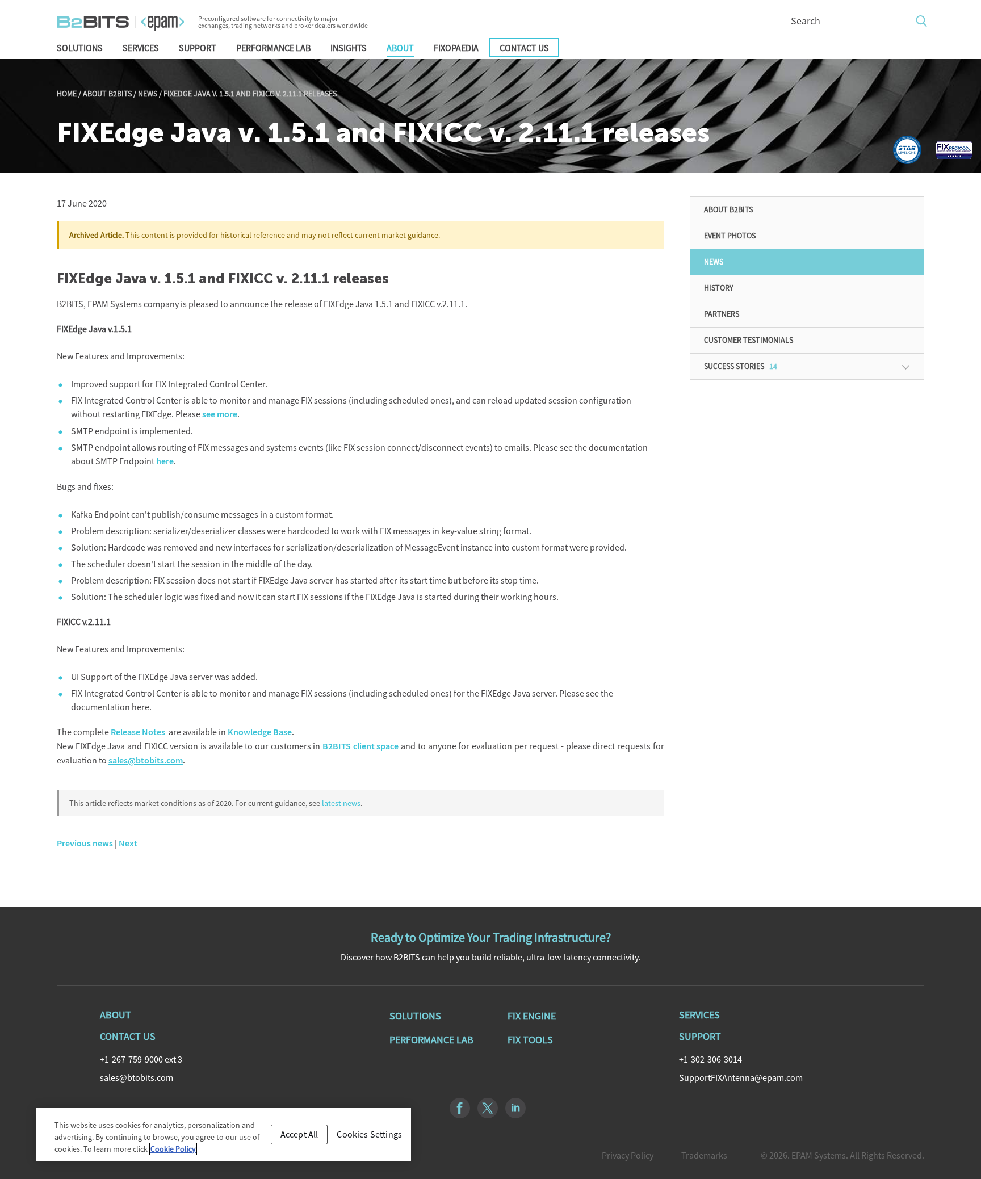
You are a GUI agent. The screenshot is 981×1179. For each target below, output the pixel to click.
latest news (341, 803)
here (165, 461)
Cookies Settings (369, 1134)
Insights (348, 47)
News (147, 94)
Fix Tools (530, 1040)
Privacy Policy (627, 1155)
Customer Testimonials (748, 340)
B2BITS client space (360, 746)
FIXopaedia (456, 47)
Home (67, 94)
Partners (721, 314)
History (718, 288)
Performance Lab (273, 47)
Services (141, 47)
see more (219, 414)
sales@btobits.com (145, 760)
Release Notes (139, 732)
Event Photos (730, 235)
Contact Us (524, 47)
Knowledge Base (260, 732)
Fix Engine (532, 1016)
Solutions (80, 47)
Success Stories (740, 366)
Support (197, 47)
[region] (223, 1134)
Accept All (299, 1134)
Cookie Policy (173, 1149)
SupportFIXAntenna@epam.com (741, 1077)
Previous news (85, 843)
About (400, 47)
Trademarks (704, 1155)
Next (128, 843)
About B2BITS (107, 94)
